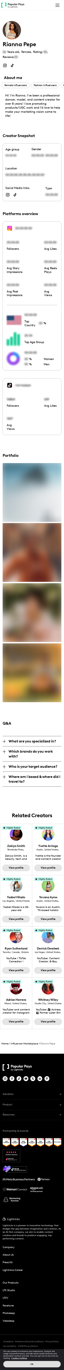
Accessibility (9, 1346)
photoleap (9, 1313)
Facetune (8, 1305)
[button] (56, 5)
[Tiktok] (19, 1078)
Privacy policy (52, 1341)
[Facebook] (12, 1078)
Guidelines (8, 1341)
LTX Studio (9, 1290)
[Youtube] (26, 1078)
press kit (8, 1262)
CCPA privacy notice (28, 1346)
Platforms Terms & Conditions (29, 1341)
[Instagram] (5, 1078)
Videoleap (8, 1320)
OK (31, 1364)
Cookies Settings (19, 1358)
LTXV (5, 1297)
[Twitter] (33, 1078)
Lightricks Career (13, 1270)
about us (8, 1254)
